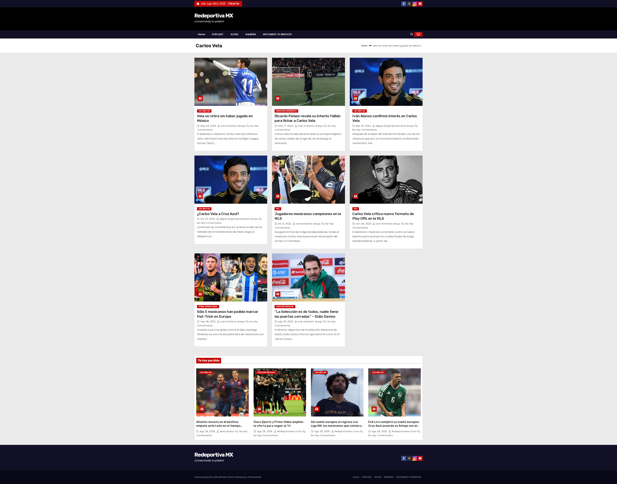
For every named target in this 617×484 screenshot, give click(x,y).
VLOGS (234, 34)
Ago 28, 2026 (208, 431)
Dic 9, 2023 (285, 223)
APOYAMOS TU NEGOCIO (277, 34)
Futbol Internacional (208, 306)
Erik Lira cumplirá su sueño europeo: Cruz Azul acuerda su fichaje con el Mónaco (394, 425)
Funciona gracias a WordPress (210, 477)
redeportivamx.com (289, 431)
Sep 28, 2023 (208, 321)
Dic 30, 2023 (208, 219)
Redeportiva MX (213, 15)
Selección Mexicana (285, 306)
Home (201, 34)
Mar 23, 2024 (364, 125)
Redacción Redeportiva (286, 111)
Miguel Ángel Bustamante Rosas (395, 125)
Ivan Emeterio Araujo (233, 125)
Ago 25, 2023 (286, 321)
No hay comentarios (364, 129)
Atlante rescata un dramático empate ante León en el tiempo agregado (218, 425)
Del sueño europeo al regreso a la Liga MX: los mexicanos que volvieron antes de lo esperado (337, 425)
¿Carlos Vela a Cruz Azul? (218, 214)
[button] (411, 34)
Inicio (364, 45)
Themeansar (254, 477)
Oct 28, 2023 (364, 223)
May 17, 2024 (286, 125)
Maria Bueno (227, 431)
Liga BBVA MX (204, 111)
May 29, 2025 (209, 125)
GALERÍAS (250, 34)
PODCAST (218, 34)
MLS (278, 209)
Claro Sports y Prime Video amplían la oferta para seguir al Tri (278, 424)
